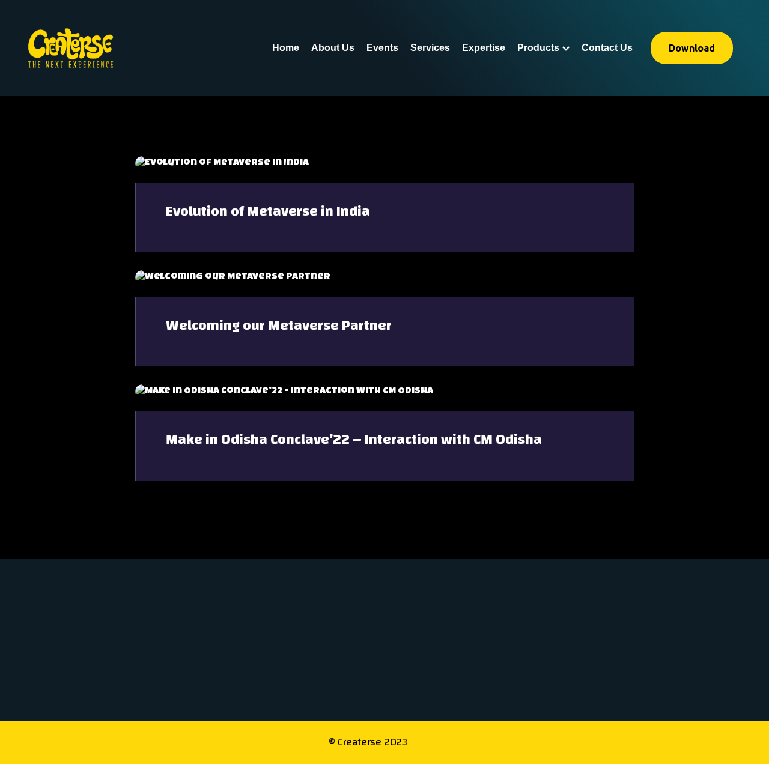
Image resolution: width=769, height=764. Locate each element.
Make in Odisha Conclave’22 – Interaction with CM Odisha (354, 439)
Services (430, 48)
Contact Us (607, 48)
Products (538, 48)
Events (382, 48)
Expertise (483, 48)
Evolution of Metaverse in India (268, 211)
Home (285, 48)
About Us (332, 48)
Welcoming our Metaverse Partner (279, 325)
